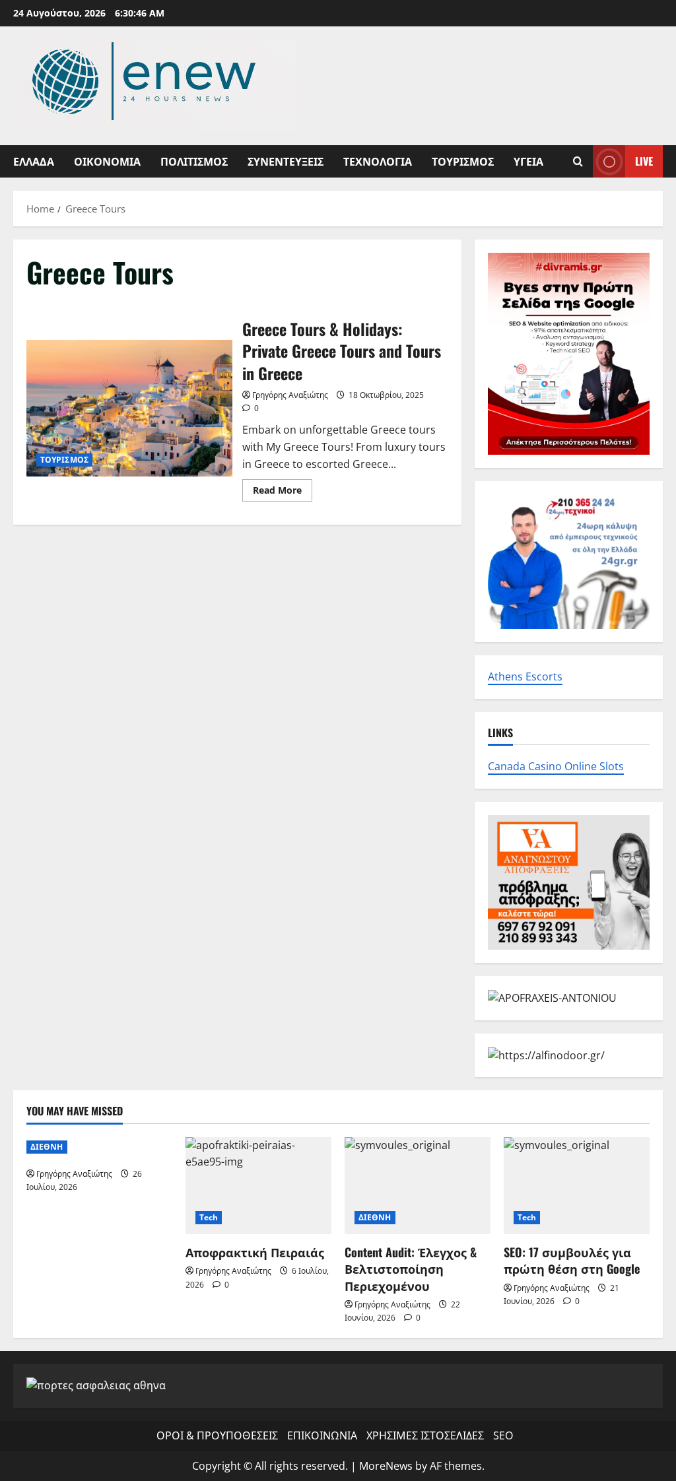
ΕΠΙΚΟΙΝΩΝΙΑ (322, 1435)
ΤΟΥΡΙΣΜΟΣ (463, 161)
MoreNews (386, 1466)
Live (644, 161)
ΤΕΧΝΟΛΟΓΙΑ (377, 161)
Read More (282, 492)
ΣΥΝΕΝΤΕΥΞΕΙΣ (285, 161)
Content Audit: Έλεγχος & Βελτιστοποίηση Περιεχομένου (411, 1268)
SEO (503, 1435)
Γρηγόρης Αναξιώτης (290, 395)
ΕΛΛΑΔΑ (33, 161)
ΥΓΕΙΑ (528, 161)
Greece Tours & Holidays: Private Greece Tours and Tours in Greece (129, 408)
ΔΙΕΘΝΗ (46, 1146)
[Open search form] (578, 161)
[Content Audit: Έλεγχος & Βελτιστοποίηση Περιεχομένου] (417, 1185)
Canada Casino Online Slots (556, 766)
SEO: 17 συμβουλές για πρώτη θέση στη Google (572, 1260)
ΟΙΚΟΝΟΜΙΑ (107, 161)
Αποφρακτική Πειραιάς (255, 1252)
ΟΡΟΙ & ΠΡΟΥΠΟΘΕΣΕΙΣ (217, 1435)
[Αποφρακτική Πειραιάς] (258, 1185)
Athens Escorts (525, 676)
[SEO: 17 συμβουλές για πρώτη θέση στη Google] (577, 1185)
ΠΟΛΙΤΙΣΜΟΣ (194, 161)
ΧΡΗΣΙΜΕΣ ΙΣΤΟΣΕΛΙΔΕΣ (425, 1435)
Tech (208, 1217)
